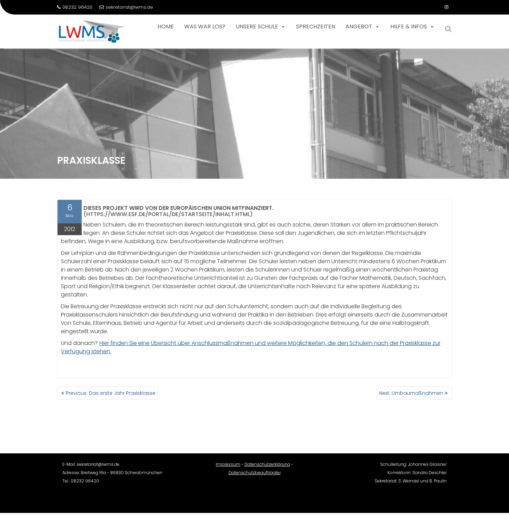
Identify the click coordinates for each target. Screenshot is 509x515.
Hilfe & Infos (408, 26)
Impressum (228, 464)
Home (166, 26)
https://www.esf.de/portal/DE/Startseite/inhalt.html (168, 214)
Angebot (359, 26)
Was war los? (204, 26)
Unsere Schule (257, 26)
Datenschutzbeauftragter (255, 473)
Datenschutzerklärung (267, 464)
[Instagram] (446, 7)
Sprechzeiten (315, 26)
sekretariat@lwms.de (129, 7)
